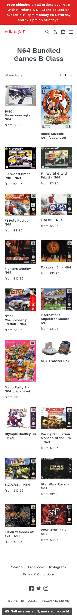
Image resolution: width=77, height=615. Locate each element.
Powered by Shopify (56, 600)
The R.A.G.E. (28, 600)
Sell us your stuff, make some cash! (39, 611)
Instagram (57, 567)
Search (17, 567)
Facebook (36, 567)
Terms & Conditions (38, 574)
